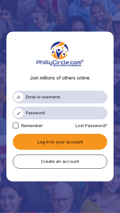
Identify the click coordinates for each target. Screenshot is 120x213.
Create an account (60, 161)
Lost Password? (91, 125)
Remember (31, 125)
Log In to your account (60, 141)
